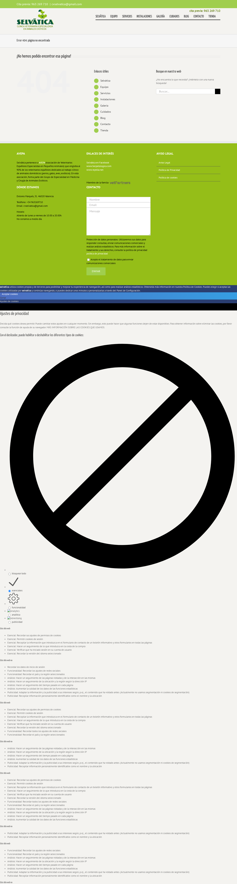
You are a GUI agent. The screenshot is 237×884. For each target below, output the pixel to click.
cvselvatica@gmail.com (67, 4)
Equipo (104, 87)
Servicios (105, 93)
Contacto (105, 124)
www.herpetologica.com (98, 166)
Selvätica (105, 80)
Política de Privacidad (169, 170)
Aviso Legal (164, 162)
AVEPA (42, 162)
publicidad (17, 621)
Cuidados (105, 111)
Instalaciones (107, 99)
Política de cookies (168, 177)
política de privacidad (97, 253)
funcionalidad (19, 607)
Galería (104, 105)
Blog (103, 118)
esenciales (17, 590)
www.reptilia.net (94, 169)
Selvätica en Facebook (97, 162)
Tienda (104, 130)
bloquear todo (19, 573)
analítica (16, 614)
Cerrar (3, 297)
